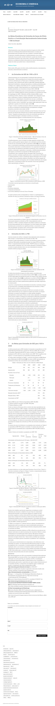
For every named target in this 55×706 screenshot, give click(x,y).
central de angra (11, 654)
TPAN (9, 697)
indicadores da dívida (7, 678)
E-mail (9, 625)
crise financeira (15, 658)
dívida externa (6, 666)
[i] (37, 143)
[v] (26, 359)
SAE (16, 691)
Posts (45, 11)
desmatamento (15, 664)
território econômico (15, 695)
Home (4, 11)
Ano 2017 (33, 11)
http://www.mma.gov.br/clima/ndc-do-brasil (18, 567)
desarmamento (6, 660)
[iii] (22, 278)
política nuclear (15, 685)
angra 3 (11, 648)
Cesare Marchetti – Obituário (18, 14)
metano (15, 678)
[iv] (43, 278)
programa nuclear (7, 689)
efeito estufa (6, 668)
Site (8, 630)
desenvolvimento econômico (8, 662)
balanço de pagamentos (8, 652)
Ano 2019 (21, 11)
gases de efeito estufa (7, 674)
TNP (4, 697)
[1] (38, 89)
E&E (12, 666)
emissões (5, 670)
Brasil (4, 654)
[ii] (36, 274)
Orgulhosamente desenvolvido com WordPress (11, 703)
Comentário (10, 607)
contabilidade (6, 656)
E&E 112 (27, 14)
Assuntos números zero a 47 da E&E (37, 14)
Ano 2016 (39, 11)
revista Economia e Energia (8, 691)
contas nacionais (6, 658)
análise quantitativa (7, 650)
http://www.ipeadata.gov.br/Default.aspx (19, 588)
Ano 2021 (9, 11)
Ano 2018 (27, 11)
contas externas (14, 656)
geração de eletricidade (8, 676)
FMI (11, 672)
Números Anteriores (7, 14)
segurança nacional (7, 693)
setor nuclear (15, 693)
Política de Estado (7, 685)
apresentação (16, 650)
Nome (9, 621)
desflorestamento (7, 664)
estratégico (5, 672)
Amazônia (5, 648)
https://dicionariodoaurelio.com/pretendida (18, 572)
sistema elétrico (6, 695)
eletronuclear (13, 668)
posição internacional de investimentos (10, 687)
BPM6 (15, 652)
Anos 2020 (15, 11)
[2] (33, 104)
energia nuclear (12, 670)
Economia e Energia (27, 4)
